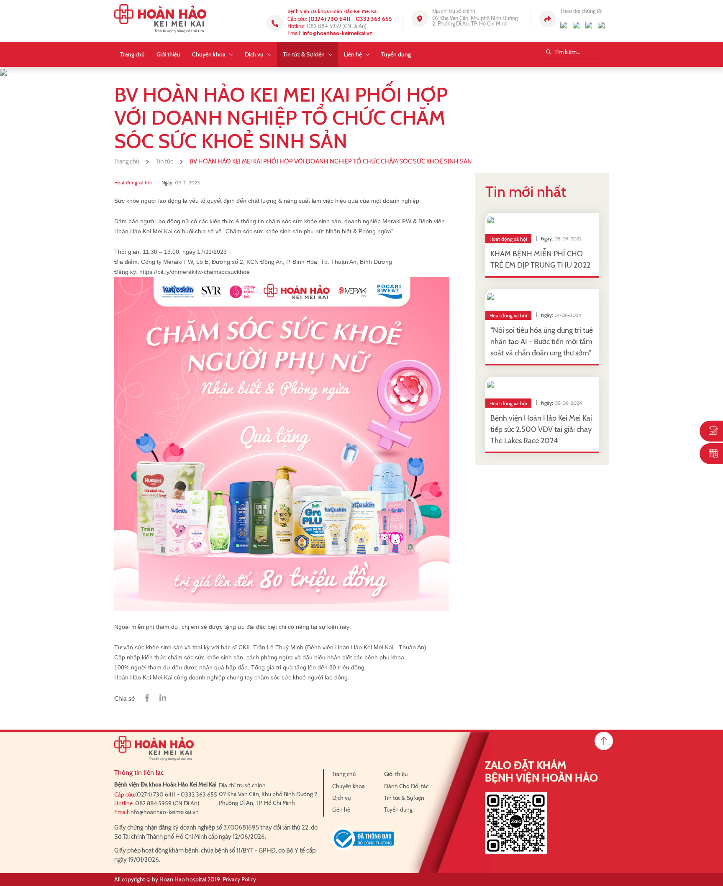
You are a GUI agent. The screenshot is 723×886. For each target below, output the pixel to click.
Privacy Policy (239, 879)
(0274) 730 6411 (329, 18)
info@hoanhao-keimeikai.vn (338, 33)
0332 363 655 (374, 18)
